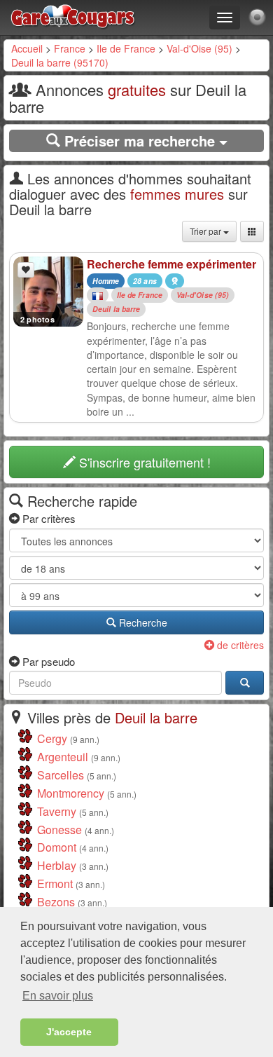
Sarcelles (60, 775)
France (69, 48)
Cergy (52, 738)
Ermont (55, 883)
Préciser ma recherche (139, 140)
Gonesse (59, 829)
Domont (56, 847)
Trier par (206, 231)
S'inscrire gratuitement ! (143, 462)
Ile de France (126, 48)
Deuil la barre (116, 309)
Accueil (27, 48)
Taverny (56, 811)
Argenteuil (62, 757)
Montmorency (70, 793)
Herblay (56, 865)
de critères (239, 645)
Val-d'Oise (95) (199, 48)
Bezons (56, 902)
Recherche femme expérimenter (171, 264)
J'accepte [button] (69, 1031)
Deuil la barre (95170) (59, 62)
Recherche (141, 622)
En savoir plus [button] (57, 996)
